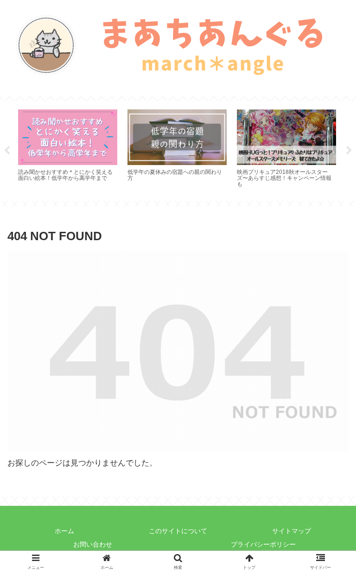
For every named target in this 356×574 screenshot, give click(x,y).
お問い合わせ (92, 544)
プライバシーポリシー (263, 544)
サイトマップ (291, 531)
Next (349, 150)
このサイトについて (178, 531)
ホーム (64, 531)
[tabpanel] (68, 149)
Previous (7, 150)
